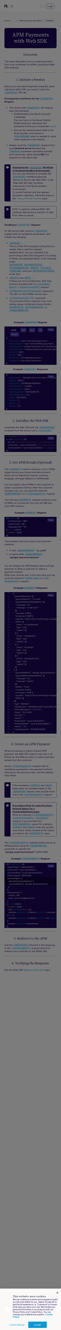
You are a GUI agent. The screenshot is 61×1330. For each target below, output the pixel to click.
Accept (37, 1325)
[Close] (57, 1292)
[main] (30, 1309)
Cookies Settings (17, 1325)
